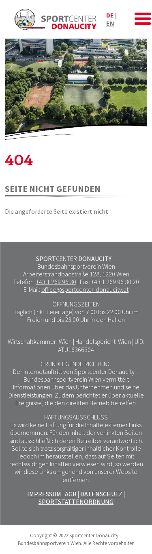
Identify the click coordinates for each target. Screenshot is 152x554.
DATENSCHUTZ (101, 494)
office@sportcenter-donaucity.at (84, 289)
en (110, 23)
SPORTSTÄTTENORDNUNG (76, 502)
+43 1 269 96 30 (56, 282)
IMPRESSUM (44, 494)
